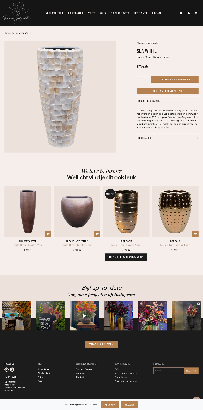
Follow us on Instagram (101, 344)
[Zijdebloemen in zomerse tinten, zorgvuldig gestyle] (50, 315)
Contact (156, 13)
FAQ (117, 369)
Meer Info (110, 404)
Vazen (103, 13)
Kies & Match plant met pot (167, 90)
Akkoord (129, 404)
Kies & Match (140, 13)
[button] (168, 101)
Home (7, 32)
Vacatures (80, 373)
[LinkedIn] (7, 370)
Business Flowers (120, 13)
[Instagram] (12, 370)
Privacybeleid (121, 377)
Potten (91, 13)
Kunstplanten (75, 13)
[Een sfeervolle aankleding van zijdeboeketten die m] (16, 315)
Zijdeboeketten (54, 13)
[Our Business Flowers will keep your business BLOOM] (118, 315)
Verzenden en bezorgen (126, 373)
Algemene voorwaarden (126, 381)
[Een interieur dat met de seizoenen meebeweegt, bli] (186, 315)
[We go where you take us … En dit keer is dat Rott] (84, 315)
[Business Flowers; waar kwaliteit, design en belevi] (152, 315)
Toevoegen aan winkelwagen (174, 79)
